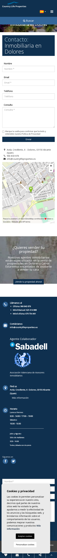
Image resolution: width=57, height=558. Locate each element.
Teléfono (8, 91)
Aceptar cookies (25, 536)
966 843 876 (13, 155)
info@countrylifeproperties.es (21, 158)
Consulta (8, 104)
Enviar (28, 139)
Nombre (8, 63)
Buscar (29, 20)
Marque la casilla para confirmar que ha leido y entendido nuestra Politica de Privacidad (25, 132)
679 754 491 (30, 313)
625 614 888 (31, 310)
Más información (20, 397)
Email (6, 77)
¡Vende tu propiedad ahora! (28, 281)
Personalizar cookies (25, 544)
